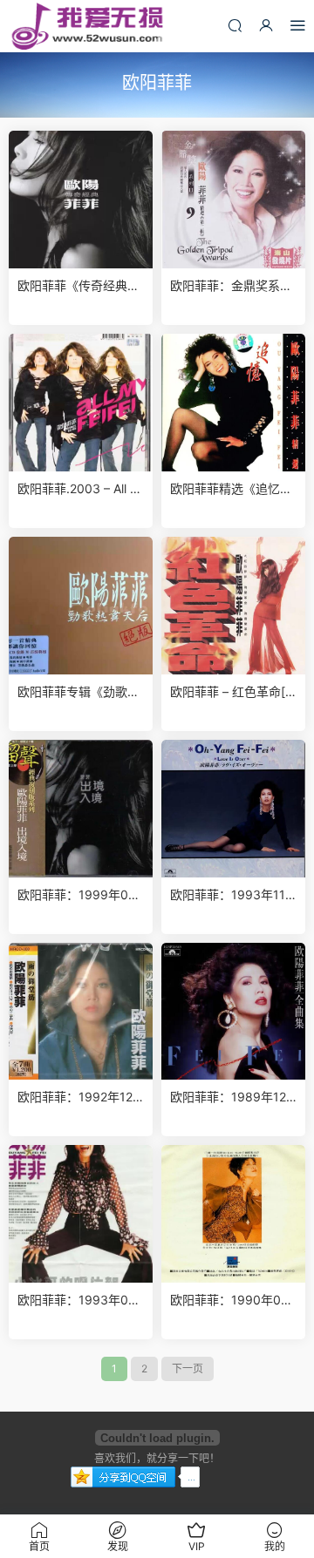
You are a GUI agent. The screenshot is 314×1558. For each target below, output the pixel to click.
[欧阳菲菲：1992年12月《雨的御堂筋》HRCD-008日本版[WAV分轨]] (81, 1011)
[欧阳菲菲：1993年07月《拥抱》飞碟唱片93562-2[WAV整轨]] (81, 1214)
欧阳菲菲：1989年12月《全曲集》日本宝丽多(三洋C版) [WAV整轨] (231, 1097)
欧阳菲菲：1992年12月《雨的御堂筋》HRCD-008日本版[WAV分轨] (78, 1097)
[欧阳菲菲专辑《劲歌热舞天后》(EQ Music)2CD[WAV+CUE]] (81, 605)
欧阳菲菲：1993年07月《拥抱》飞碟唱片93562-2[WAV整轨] (80, 1300)
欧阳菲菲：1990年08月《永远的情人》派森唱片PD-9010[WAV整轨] (231, 1300)
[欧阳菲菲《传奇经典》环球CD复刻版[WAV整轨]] (81, 199)
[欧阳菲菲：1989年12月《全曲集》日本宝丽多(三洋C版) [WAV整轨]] (233, 1011)
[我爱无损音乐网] (87, 26)
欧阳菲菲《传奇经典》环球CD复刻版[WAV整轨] (78, 286)
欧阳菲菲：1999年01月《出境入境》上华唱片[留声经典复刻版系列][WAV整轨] (78, 895)
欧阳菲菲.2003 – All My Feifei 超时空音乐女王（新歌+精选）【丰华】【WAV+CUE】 (78, 489)
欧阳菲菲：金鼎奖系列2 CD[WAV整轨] (231, 286)
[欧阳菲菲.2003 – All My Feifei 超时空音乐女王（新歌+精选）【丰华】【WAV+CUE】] (81, 402)
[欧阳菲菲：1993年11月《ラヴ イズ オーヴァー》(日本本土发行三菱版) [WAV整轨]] (233, 808)
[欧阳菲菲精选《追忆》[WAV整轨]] (233, 402)
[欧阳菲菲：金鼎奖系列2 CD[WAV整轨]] (233, 199)
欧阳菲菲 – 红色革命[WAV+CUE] (233, 692)
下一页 (187, 1368)
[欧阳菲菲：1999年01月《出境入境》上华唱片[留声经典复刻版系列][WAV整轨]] (81, 808)
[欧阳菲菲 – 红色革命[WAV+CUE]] (233, 605)
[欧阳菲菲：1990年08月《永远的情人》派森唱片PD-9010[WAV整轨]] (233, 1214)
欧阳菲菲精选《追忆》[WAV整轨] (231, 489)
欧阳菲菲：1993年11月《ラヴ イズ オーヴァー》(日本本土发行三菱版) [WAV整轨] (233, 895)
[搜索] (234, 25)
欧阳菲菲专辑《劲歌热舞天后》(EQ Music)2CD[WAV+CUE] (80, 692)
